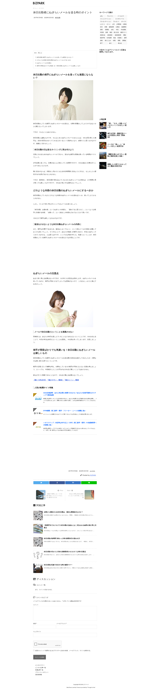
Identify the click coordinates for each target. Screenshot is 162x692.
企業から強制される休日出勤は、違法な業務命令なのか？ (63, 512)
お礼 (101, 16)
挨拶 (106, 32)
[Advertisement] (65, 36)
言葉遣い (119, 37)
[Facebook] (57, 482)
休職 (106, 27)
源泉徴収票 (118, 35)
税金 (114, 37)
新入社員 (116, 32)
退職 (119, 40)
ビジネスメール (119, 18)
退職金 (124, 40)
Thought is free (91, 687)
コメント (35, 604)
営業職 (107, 29)
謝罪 (125, 37)
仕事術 (125, 24)
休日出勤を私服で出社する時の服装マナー (58, 565)
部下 (101, 43)
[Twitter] (41, 482)
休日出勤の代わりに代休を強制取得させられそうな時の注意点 (65, 551)
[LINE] (89, 482)
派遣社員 (102, 35)
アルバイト (110, 16)
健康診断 (111, 27)
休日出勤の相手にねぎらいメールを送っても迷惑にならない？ (54, 57)
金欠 (110, 43)
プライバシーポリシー (41, 672)
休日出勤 (57, 17)
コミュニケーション (105, 18)
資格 (101, 40)
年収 (117, 29)
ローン (108, 24)
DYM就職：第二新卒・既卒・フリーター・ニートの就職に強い (64, 411)
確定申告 (102, 37)
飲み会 (120, 43)
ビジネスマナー (40, 665)
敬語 (111, 32)
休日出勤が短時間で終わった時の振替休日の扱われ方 (62, 538)
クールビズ (121, 16)
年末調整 (123, 29)
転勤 (114, 40)
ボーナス (123, 21)
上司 (113, 24)
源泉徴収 (109, 35)
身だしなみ (108, 40)
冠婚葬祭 (123, 27)
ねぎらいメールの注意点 (43, 63)
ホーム (35, 8)
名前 (35, 623)
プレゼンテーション (105, 21)
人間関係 (118, 24)
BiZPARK (93, 475)
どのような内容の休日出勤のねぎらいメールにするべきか (53, 60)
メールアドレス (61, 623)
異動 (124, 35)
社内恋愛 (109, 37)
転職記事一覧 (39, 670)
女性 (112, 29)
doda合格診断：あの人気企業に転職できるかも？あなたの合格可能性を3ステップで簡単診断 (69, 394)
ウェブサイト (37, 631)
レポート (102, 24)
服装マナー (123, 32)
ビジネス (41, 8)
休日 (101, 27)
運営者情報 (38, 674)
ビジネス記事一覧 (40, 667)
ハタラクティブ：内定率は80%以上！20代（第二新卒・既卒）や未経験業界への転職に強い (70, 424)
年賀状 (102, 32)
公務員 (117, 27)
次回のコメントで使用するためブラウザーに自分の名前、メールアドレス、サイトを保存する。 (63, 650)
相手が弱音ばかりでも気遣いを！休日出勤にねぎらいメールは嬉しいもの (57, 66)
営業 (101, 29)
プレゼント (116, 21)
